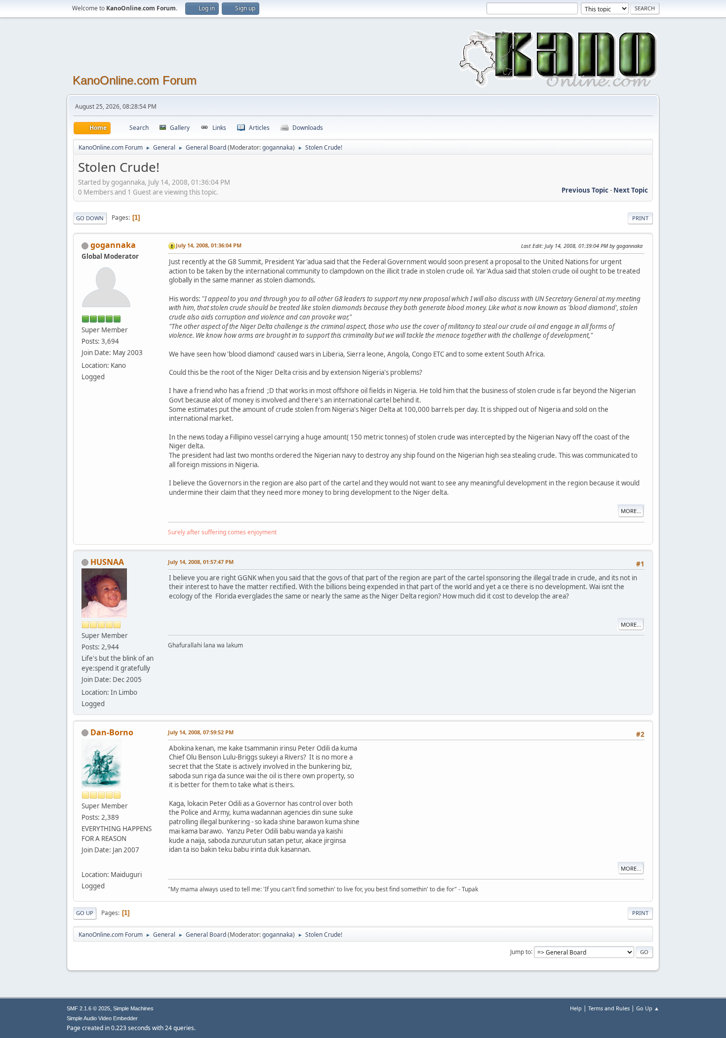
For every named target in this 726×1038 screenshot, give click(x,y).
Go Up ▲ (647, 1008)
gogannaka (277, 147)
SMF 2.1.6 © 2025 (88, 1008)
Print (640, 218)
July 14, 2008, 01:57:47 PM (201, 561)
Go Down (90, 218)
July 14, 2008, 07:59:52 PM (201, 732)
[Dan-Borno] (85, 862)
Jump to (520, 951)
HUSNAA (107, 562)
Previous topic (585, 190)
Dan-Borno (111, 732)
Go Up (84, 913)
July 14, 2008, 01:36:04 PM (209, 245)
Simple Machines (133, 1008)
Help (576, 1008)
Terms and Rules (609, 1008)
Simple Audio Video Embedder (102, 1018)
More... (631, 511)
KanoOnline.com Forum (135, 80)
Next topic (630, 190)
